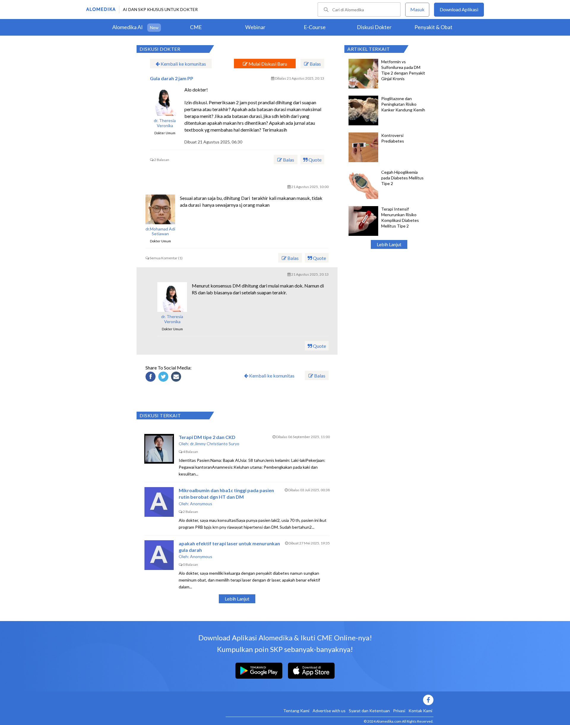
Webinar (255, 27)
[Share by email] (177, 377)
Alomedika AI (127, 27)
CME (196, 27)
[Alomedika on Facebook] (329, 700)
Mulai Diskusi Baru (267, 64)
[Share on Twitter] (164, 377)
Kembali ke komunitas (183, 64)
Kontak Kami (420, 710)
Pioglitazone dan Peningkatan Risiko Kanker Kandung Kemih (403, 104)
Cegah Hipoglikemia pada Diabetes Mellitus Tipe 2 (402, 178)
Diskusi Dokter (374, 27)
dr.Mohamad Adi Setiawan (160, 231)
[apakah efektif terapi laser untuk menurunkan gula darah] (159, 555)
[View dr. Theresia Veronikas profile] (165, 101)
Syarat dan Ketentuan (369, 710)
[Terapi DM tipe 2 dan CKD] (159, 449)
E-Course (315, 27)
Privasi (399, 710)
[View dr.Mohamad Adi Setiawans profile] (160, 209)
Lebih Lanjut (389, 244)
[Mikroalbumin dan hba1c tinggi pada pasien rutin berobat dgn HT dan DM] (159, 502)
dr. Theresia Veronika (165, 123)
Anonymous (201, 503)
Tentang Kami (296, 710)
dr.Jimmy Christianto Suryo (214, 443)
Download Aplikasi (459, 9)
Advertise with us (329, 710)
